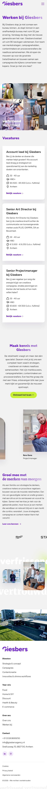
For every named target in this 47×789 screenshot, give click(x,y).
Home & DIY (8, 694)
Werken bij (7, 724)
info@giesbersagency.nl (13, 742)
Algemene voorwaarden (11, 775)
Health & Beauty (9, 702)
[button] (42, 4)
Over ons (6, 720)
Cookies (5, 766)
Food (4, 690)
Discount (6, 698)
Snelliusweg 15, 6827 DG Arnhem (17, 746)
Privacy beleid (7, 771)
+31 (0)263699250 (11, 738)
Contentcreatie (9, 672)
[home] (12, 4)
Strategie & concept (11, 663)
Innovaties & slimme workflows (16, 676)
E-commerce (8, 707)
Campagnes (7, 668)
